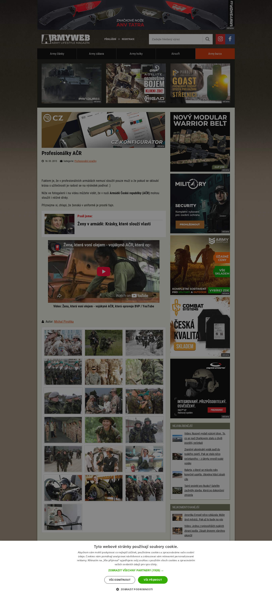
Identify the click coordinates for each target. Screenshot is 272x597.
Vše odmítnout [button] (119, 579)
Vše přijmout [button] (153, 579)
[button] (136, 570)
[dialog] (136, 569)
